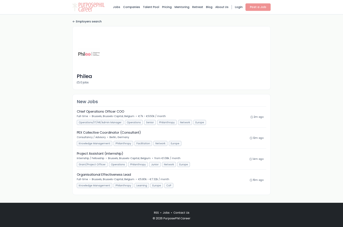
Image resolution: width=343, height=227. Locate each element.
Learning (141, 185)
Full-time (82, 116)
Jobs (116, 7)
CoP (168, 185)
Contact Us (181, 213)
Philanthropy (167, 122)
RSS (156, 213)
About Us (221, 7)
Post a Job (258, 7)
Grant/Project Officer (92, 164)
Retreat (197, 7)
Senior (150, 122)
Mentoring (182, 7)
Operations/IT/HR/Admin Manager (100, 122)
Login (239, 7)
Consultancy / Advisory (91, 137)
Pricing (167, 7)
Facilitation (143, 143)
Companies (131, 7)
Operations (134, 122)
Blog (209, 7)
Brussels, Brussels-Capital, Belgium (113, 116)
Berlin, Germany (119, 137)
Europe (199, 122)
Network (185, 122)
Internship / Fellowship (90, 158)
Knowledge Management (94, 143)
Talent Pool (151, 7)
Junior (155, 164)
